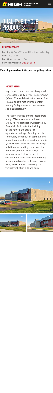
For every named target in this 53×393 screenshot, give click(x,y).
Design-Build (28, 62)
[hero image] (26, 195)
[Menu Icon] (49, 3)
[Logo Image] (20, 4)
